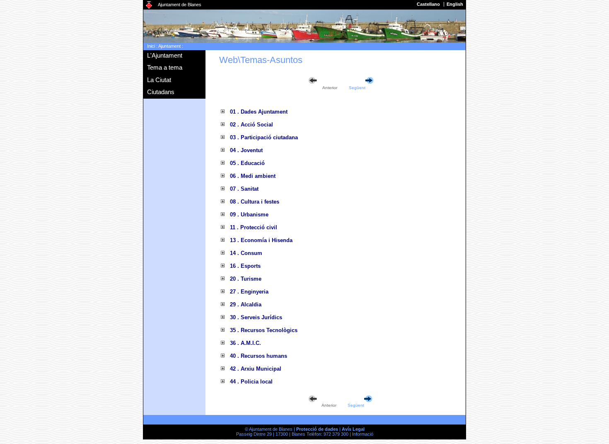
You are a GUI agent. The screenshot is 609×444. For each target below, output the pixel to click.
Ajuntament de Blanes (179, 4)
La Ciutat (159, 79)
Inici (151, 46)
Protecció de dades (317, 429)
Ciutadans (160, 91)
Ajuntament (169, 46)
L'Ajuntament (164, 55)
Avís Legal (353, 429)
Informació (362, 434)
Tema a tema (164, 67)
